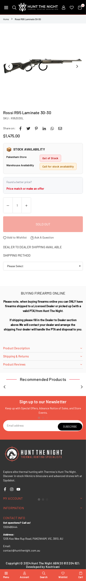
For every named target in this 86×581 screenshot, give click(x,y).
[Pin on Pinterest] (36, 128)
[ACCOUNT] (63, 7)
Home (6, 19)
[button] (6, 7)
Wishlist (62, 577)
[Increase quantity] (26, 205)
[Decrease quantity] (8, 205)
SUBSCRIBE (70, 426)
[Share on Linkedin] (44, 128)
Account (24, 577)
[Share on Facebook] (20, 128)
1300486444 (10, 527)
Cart (80, 577)
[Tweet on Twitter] (28, 128)
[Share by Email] (60, 128)
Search (44, 577)
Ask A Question (44, 237)
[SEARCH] (14, 7)
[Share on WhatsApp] (52, 128)
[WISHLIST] (72, 7)
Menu (6, 577)
